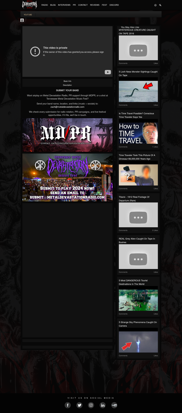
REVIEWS (94, 4)
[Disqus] (67, 238)
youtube (28, 14)
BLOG (53, 4)
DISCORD (114, 4)
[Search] (160, 5)
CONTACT (83, 4)
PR (74, 4)
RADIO (44, 4)
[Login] (155, 5)
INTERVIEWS (64, 4)
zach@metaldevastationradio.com (67, 106)
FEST (104, 4)
